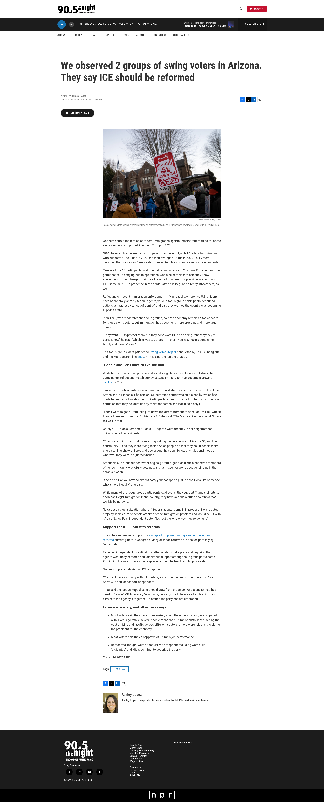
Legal (132, 772)
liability (107, 382)
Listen (78, 35)
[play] (61, 24)
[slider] (77, 24)
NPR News (119, 669)
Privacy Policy (137, 770)
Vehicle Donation (138, 756)
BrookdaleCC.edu (183, 742)
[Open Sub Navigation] (69, 35)
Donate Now (136, 745)
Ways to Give (136, 761)
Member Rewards (139, 753)
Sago (140, 356)
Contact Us (159, 35)
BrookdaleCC (180, 35)
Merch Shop (136, 748)
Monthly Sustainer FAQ (142, 750)
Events (128, 35)
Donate (258, 9)
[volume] (72, 24)
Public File (135, 775)
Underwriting (136, 758)
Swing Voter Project (163, 352)
